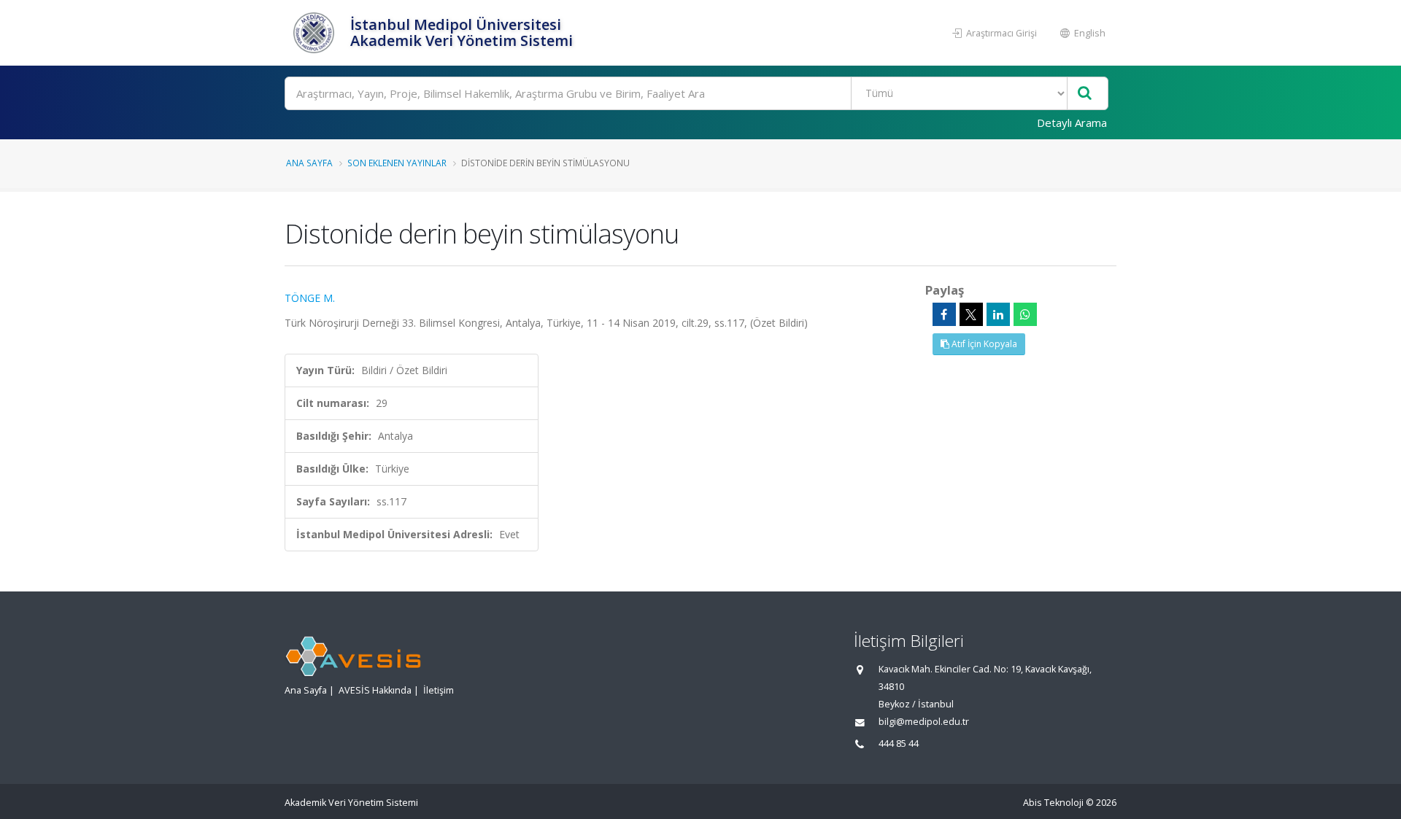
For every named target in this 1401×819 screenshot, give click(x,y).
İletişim (438, 690)
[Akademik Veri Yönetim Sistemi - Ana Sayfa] (316, 33)
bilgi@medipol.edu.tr (924, 721)
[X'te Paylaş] (971, 314)
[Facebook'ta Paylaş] (944, 314)
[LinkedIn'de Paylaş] (998, 314)
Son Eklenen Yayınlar (397, 162)
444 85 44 (899, 743)
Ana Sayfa (309, 162)
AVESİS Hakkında (375, 690)
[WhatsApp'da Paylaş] (1025, 314)
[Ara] (1084, 93)
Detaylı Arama (1072, 122)
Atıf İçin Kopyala (983, 344)
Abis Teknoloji (1053, 802)
